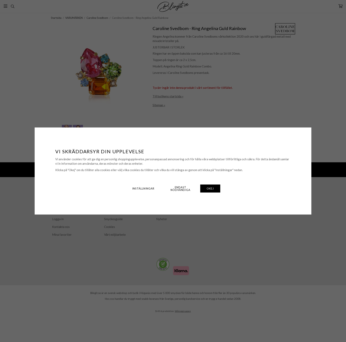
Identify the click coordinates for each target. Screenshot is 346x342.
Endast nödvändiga (180, 189)
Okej (210, 188)
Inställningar (143, 188)
